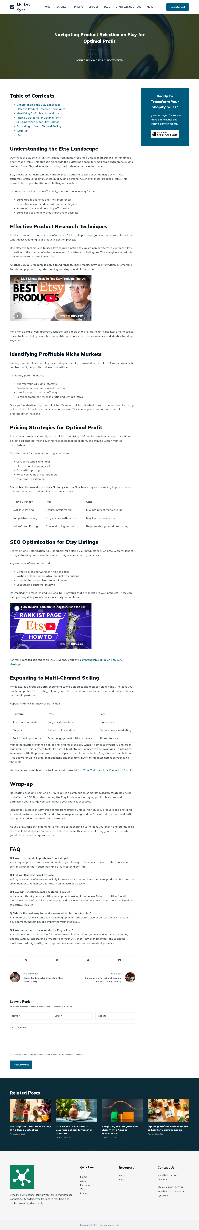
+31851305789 (174, 1187)
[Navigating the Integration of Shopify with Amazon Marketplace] (122, 1110)
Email (58, 1015)
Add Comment (20, 1027)
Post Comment (21, 1064)
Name (16, 1015)
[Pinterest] (88, 960)
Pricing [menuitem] (78, 7)
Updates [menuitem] (93, 7)
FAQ (19, 135)
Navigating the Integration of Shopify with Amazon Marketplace (120, 1130)
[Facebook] (25, 960)
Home (83, 1176)
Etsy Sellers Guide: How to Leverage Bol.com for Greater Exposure (74, 1130)
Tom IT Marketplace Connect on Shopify (108, 770)
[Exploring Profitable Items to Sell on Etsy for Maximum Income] (168, 1110)
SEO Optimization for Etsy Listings (37, 122)
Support (123, 1175)
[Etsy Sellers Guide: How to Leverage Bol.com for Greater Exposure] (76, 1110)
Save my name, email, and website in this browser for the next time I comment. (48, 1054)
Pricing (84, 1193)
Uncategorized (114, 60)
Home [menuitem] (47, 7)
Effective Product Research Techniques (40, 109)
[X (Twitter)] (57, 960)
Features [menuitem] (61, 7)
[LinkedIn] (119, 960)
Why (83, 1189)
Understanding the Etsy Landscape (38, 104)
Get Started (177, 6)
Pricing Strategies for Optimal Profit (38, 117)
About (84, 1180)
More (150, 7)
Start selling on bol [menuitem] (128, 7)
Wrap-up (22, 130)
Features (85, 1185)
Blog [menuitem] (107, 7)
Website (102, 1015)
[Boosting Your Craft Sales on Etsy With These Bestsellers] (30, 1110)
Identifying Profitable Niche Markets (39, 113)
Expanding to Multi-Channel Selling (38, 126)
